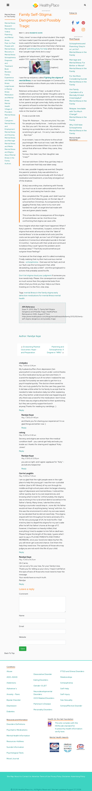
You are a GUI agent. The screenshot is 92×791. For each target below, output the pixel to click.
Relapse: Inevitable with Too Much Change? (77, 111)
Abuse (9, 671)
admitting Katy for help (37, 49)
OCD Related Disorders (44, 698)
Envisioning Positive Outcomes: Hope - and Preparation (30, 350)
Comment (23, 594)
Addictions (11, 683)
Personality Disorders (43, 709)
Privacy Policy (56, 776)
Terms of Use (45, 776)
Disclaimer (66, 776)
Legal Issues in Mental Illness (9, 89)
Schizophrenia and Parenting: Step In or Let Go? (77, 46)
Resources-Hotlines (15, 741)
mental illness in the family (35, 292)
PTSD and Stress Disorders (72, 671)
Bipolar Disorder (14, 700)
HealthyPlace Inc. (25, 789)
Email (21, 626)
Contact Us (26, 776)
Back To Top (9, 653)
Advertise (35, 776)
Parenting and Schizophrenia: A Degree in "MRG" (55, 350)
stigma (50, 292)
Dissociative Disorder (43, 674)
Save (23, 648)
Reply (21, 410)
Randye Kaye (36, 33)
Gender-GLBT (40, 685)
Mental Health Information (18, 735)
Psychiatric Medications (17, 730)
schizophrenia (32, 262)
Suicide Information (15, 747)
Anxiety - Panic (13, 694)
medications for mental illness (41, 295)
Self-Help (64, 688)
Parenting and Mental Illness (9, 37)
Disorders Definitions (16, 724)
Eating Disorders (41, 680)
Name (21, 615)
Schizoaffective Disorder (71, 706)
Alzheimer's (12, 688)
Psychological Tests (15, 753)
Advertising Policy (78, 776)
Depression (12, 706)
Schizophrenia (66, 683)
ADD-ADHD (12, 677)
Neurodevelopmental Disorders (43, 693)
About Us (18, 776)
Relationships (66, 677)
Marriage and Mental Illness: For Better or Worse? (77, 63)
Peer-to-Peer (10, 43)
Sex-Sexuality (66, 700)
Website (22, 637)
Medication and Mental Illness (9, 98)
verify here (59, 731)
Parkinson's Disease (42, 704)
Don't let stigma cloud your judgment (35, 275)
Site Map (10, 776)
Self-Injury (65, 694)
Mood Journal (13, 758)
